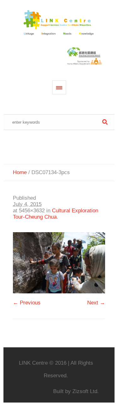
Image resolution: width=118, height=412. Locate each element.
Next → (96, 303)
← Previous (27, 303)
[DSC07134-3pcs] (59, 262)
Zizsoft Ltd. (85, 391)
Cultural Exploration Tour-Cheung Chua (55, 214)
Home (20, 172)
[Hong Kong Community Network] (59, 23)
